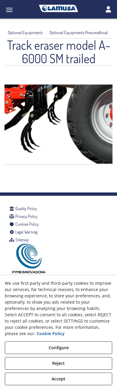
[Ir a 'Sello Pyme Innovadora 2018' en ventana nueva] (29, 267)
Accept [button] (58, 379)
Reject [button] (58, 363)
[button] (58, 8)
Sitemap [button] (21, 239)
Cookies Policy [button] (26, 224)
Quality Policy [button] (25, 208)
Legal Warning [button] (26, 231)
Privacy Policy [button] (26, 216)
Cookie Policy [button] (50, 333)
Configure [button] (59, 347)
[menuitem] (58, 209)
